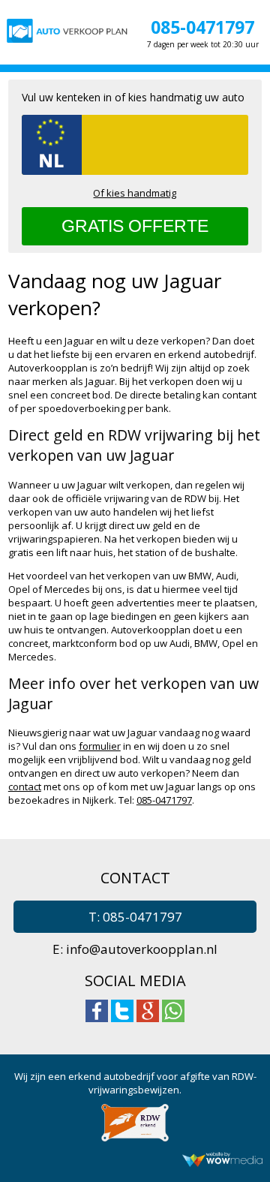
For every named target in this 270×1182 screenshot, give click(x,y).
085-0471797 (202, 27)
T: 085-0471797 (135, 916)
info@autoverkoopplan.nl (142, 949)
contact (24, 786)
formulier (100, 746)
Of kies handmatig (134, 193)
